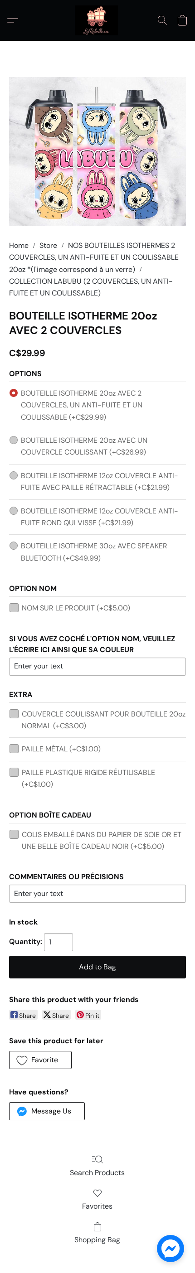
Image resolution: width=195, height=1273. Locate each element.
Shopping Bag (97, 1239)
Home (19, 245)
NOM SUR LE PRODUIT (76, 608)
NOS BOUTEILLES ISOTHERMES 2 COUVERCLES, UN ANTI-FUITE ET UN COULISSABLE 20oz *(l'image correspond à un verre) (94, 257)
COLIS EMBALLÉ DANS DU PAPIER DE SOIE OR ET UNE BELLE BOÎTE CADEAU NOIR (101, 840)
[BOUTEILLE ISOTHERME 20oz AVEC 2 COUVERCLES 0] (97, 151)
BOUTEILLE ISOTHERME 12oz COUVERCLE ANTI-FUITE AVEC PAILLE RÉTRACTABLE (99, 481)
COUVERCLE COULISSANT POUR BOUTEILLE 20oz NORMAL (103, 720)
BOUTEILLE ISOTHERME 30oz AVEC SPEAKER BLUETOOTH (94, 551)
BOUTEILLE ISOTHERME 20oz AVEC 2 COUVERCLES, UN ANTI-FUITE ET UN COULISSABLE (81, 405)
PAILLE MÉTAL (61, 749)
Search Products (97, 1172)
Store (48, 245)
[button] (97, 20)
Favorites (97, 1206)
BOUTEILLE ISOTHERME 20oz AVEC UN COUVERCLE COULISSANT (84, 446)
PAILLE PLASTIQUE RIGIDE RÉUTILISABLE (88, 778)
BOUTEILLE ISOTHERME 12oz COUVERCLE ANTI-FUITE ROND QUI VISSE (99, 517)
